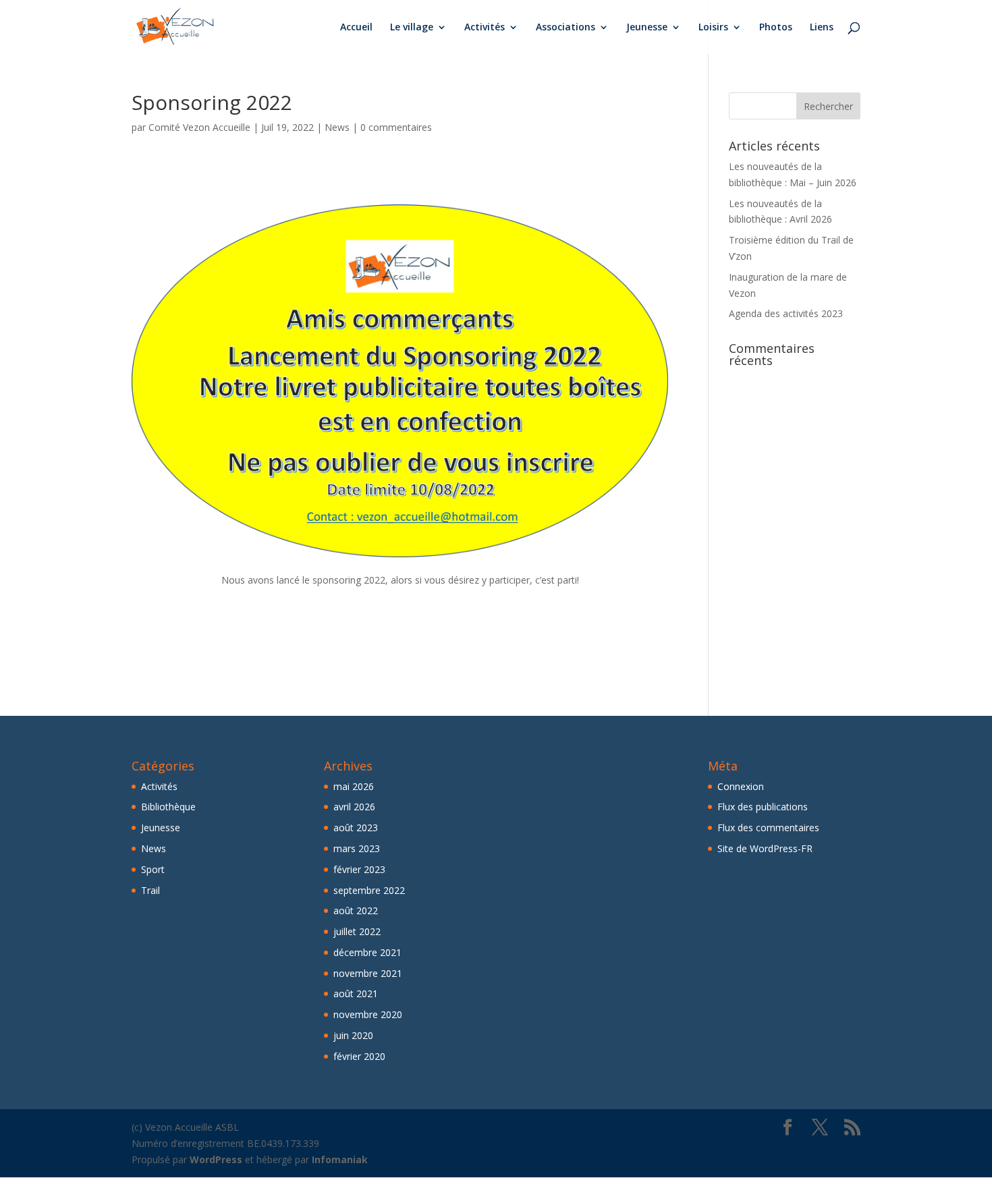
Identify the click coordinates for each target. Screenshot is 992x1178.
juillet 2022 (357, 931)
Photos (775, 27)
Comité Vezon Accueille (199, 127)
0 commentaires (396, 127)
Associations (565, 27)
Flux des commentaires (768, 827)
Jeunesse (646, 27)
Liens (821, 27)
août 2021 (355, 993)
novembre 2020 (367, 1014)
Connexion (740, 786)
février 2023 (359, 869)
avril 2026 (354, 806)
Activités (484, 27)
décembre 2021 (367, 952)
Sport (153, 869)
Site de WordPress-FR (764, 848)
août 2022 (355, 910)
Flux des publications (762, 806)
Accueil (356, 27)
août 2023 (355, 827)
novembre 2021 (367, 973)
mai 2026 (353, 786)
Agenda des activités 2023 (786, 313)
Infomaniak (340, 1159)
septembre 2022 (369, 890)
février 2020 (359, 1056)
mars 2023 (356, 848)
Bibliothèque (168, 806)
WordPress (216, 1159)
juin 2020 (353, 1035)
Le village (411, 27)
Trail (150, 890)
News (337, 127)
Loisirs (713, 27)
